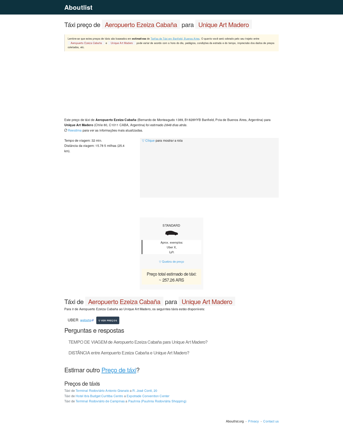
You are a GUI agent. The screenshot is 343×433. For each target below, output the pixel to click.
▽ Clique (148, 140)
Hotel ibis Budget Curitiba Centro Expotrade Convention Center (116, 396)
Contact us (271, 421)
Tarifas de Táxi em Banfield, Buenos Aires (175, 38)
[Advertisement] (171, 84)
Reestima (74, 130)
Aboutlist (78, 7)
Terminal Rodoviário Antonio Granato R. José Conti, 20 (110, 390)
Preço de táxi (118, 369)
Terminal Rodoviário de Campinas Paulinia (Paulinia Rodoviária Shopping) (125, 401)
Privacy (253, 421)
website (85, 320)
